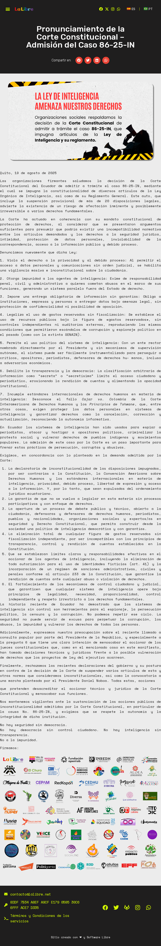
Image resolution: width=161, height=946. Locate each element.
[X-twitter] (107, 9)
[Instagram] (113, 9)
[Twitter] (116, 907)
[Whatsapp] (119, 9)
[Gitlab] (127, 907)
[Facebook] (101, 9)
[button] (7, 9)
